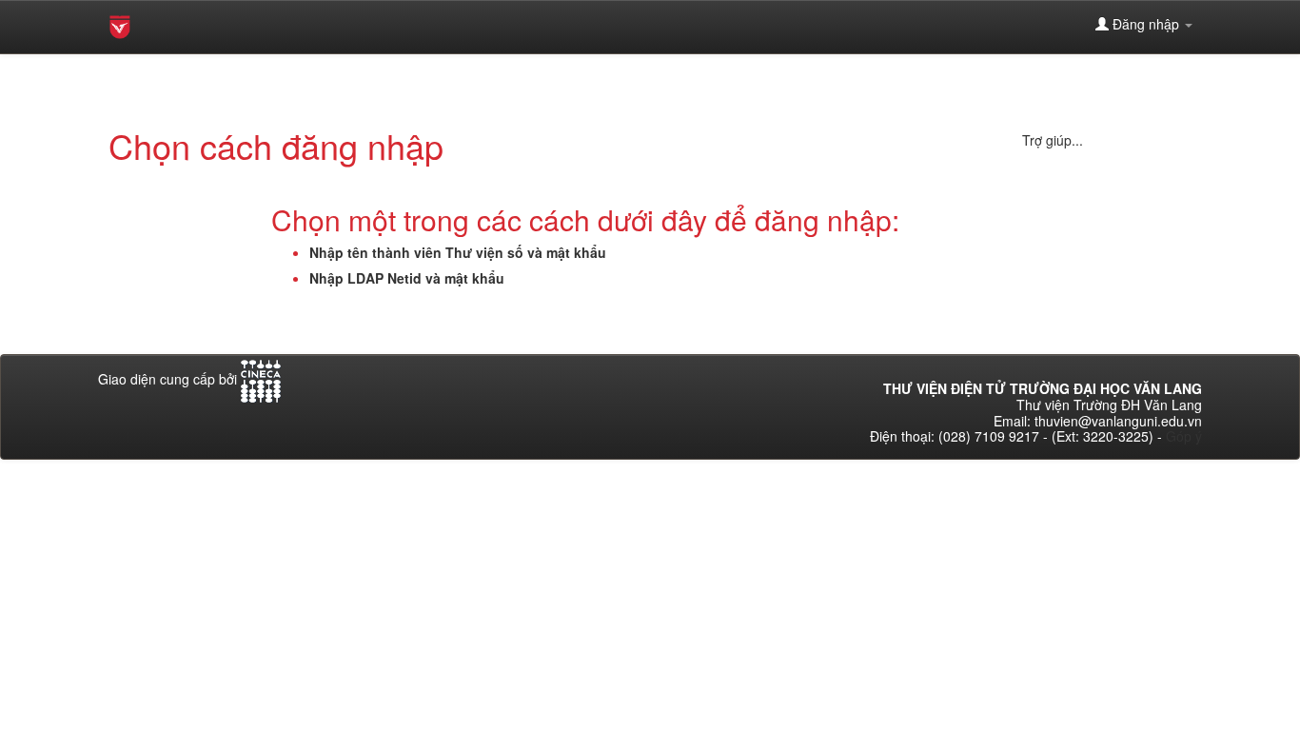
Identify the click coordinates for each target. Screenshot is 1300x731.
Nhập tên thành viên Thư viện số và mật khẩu (457, 252)
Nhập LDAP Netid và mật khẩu (406, 277)
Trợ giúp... (1052, 139)
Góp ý (1184, 435)
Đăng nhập (1146, 23)
